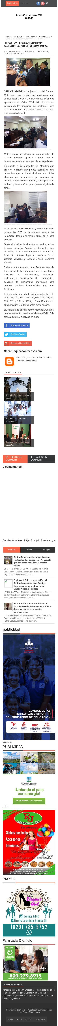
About (19, 1019)
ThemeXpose (34, 1012)
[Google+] (43, 3)
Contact (29, 1019)
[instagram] (47, 3)
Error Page (40, 1019)
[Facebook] (38, 3)
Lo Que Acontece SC (30, 1010)
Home (10, 1019)
